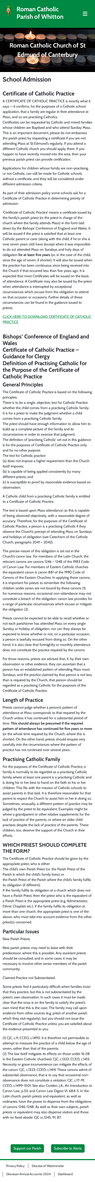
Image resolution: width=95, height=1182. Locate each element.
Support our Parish (27, 1148)
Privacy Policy (15, 1166)
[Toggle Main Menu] (85, 14)
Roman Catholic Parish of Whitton (40, 13)
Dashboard (65, 1174)
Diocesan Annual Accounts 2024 (28, 1174)
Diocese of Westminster (48, 1166)
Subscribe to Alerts (68, 1148)
